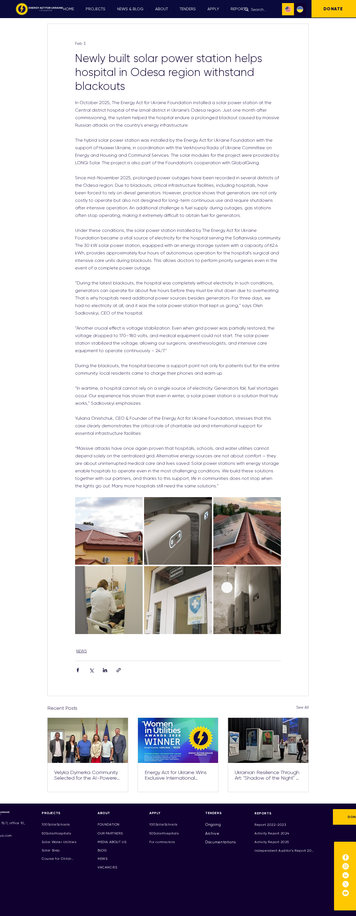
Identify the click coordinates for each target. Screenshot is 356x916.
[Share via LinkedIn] (105, 670)
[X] (345, 884)
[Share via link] (118, 670)
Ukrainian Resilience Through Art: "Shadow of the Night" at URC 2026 (268, 775)
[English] (288, 9)
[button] (95, 9)
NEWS (81, 651)
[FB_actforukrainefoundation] (345, 857)
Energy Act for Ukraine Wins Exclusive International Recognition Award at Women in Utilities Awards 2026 (176, 775)
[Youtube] (345, 893)
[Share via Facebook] (77, 670)
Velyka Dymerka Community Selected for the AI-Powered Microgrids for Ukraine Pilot (87, 775)
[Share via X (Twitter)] (91, 670)
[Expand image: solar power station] (109, 531)
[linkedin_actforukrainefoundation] (345, 875)
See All (302, 707)
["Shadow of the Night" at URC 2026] (268, 740)
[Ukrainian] (300, 9)
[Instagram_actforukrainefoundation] (345, 866)
